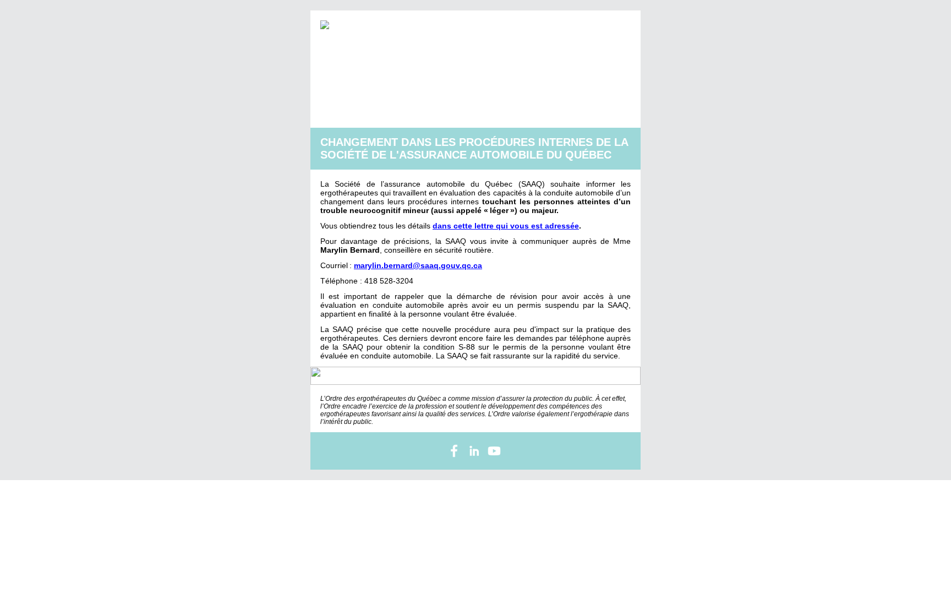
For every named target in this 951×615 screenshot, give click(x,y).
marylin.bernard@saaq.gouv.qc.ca (418, 265)
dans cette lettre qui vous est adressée (506, 225)
